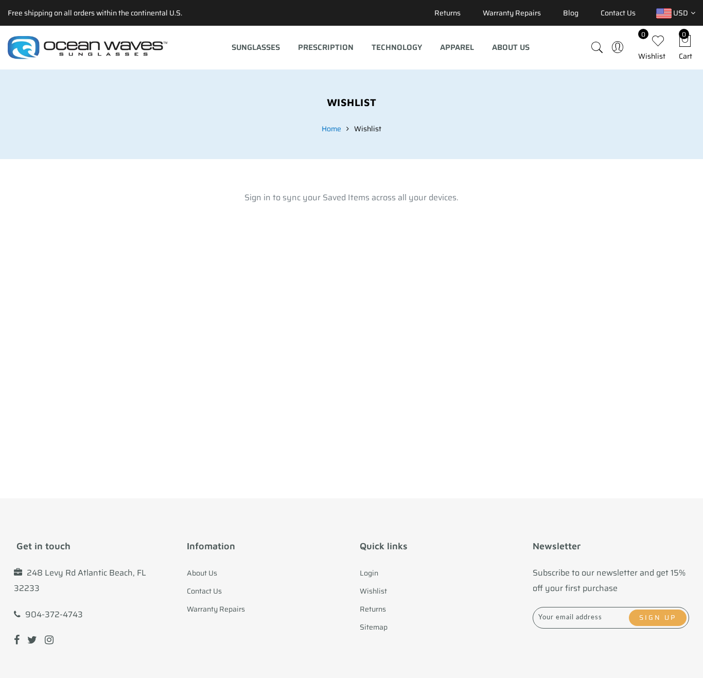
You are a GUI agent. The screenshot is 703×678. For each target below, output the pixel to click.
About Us (511, 47)
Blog (570, 13)
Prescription (326, 47)
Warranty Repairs (512, 13)
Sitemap (374, 627)
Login (369, 573)
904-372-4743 (54, 614)
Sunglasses (256, 47)
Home (331, 128)
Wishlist (373, 591)
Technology (397, 47)
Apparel (457, 47)
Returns (447, 13)
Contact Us (618, 13)
